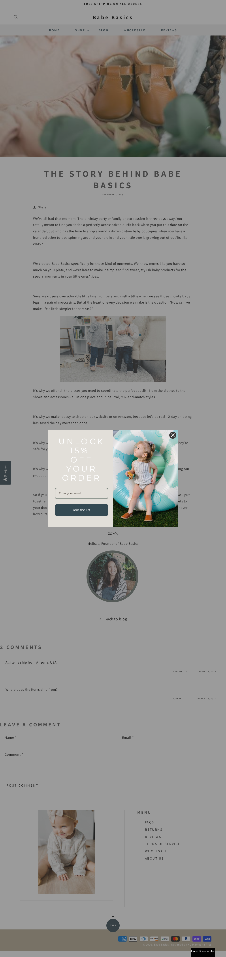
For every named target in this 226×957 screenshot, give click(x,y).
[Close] (173, 435)
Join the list (81, 510)
